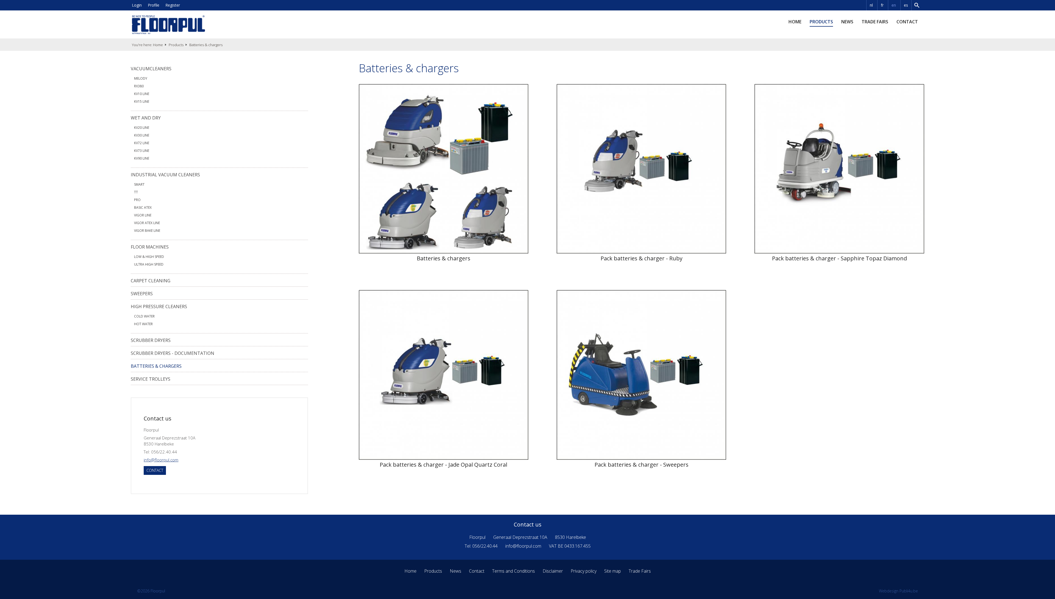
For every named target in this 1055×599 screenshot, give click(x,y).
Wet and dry (146, 118)
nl (871, 5)
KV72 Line (141, 143)
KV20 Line (141, 127)
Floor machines (150, 247)
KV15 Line (141, 101)
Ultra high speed (148, 264)
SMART (139, 184)
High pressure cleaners (159, 306)
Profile (153, 5)
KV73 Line (141, 150)
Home (795, 22)
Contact (907, 22)
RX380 (139, 86)
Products (821, 22)
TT (136, 192)
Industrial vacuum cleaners (165, 175)
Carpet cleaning (150, 281)
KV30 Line (141, 135)
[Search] (917, 5)
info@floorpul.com (161, 460)
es (906, 5)
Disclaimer (553, 571)
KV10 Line (141, 93)
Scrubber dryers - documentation (172, 353)
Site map (612, 571)
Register (172, 5)
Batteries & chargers (156, 366)
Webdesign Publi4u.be (898, 591)
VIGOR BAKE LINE (147, 230)
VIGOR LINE (142, 215)
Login (137, 5)
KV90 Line (141, 158)
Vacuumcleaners (151, 69)
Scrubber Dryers (151, 340)
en (894, 5)
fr (882, 5)
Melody (140, 78)
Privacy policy (583, 571)
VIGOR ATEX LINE (147, 223)
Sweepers (142, 294)
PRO (137, 199)
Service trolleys (150, 379)
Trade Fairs (875, 22)
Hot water (143, 324)
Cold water (144, 316)
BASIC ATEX (143, 207)
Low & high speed (149, 256)
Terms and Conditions (513, 571)
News (847, 22)
